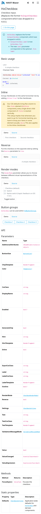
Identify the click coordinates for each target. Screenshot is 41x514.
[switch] (4, 191)
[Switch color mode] (28, 3)
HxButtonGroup (30, 211)
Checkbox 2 (20, 222)
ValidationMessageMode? (32, 432)
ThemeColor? (27, 269)
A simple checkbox (12, 67)
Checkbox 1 (8, 222)
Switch (9, 191)
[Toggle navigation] (38, 3)
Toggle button (9, 199)
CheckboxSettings (29, 408)
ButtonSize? (27, 253)
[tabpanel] (20, 137)
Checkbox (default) (12, 188)
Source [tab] (14, 133)
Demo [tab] (6, 133)
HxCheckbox (29, 505)
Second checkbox (27, 137)
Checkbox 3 (32, 222)
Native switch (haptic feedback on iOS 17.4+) (21, 194)
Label (4, 65)
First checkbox (10, 137)
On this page (9, 27)
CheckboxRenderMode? (30, 395)
